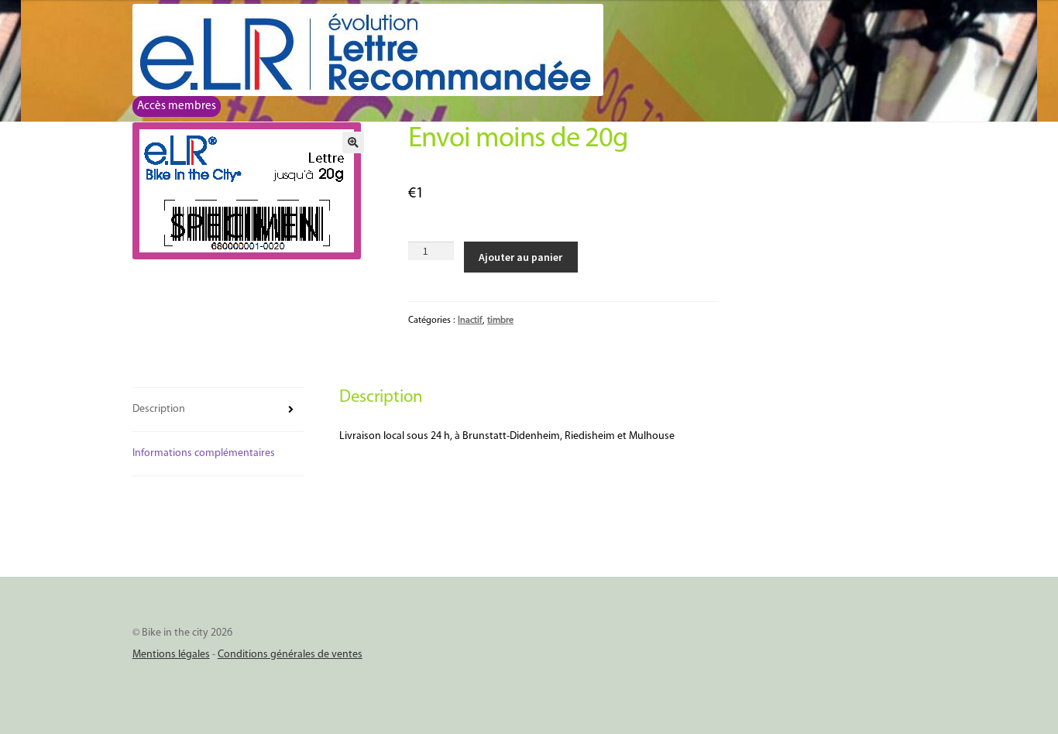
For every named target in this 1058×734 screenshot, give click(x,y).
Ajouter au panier (520, 257)
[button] (353, 142)
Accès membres (176, 106)
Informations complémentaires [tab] (203, 453)
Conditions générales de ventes (290, 654)
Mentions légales (171, 654)
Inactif (470, 320)
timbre (500, 320)
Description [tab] (158, 409)
